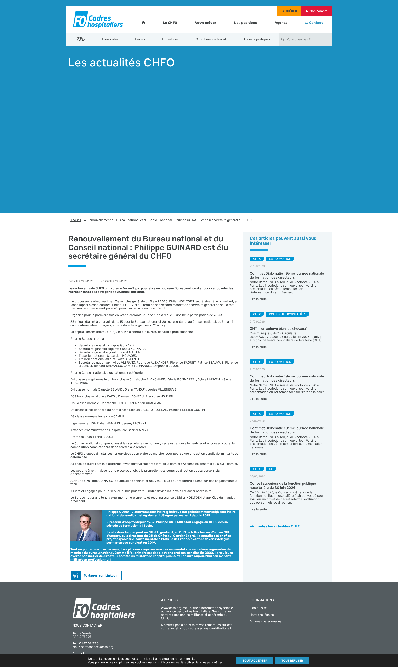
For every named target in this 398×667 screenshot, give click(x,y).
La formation (280, 258)
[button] (96, 575)
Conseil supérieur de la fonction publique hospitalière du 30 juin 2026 (283, 485)
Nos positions (245, 23)
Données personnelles (265, 621)
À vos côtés (109, 39)
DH (271, 469)
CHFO (257, 258)
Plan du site (258, 608)
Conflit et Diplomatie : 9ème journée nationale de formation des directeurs (287, 275)
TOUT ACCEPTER (255, 660)
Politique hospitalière (288, 314)
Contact (316, 23)
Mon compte (318, 11)
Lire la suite (258, 299)
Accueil (75, 220)
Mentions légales (261, 615)
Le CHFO (170, 23)
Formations (170, 39)
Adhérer (289, 11)
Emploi (140, 39)
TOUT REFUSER (292, 660)
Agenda (281, 23)
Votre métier (205, 23)
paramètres (215, 662)
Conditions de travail (211, 39)
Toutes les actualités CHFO (278, 526)
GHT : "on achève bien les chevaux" (278, 328)
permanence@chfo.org (97, 647)
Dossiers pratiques (256, 39)
